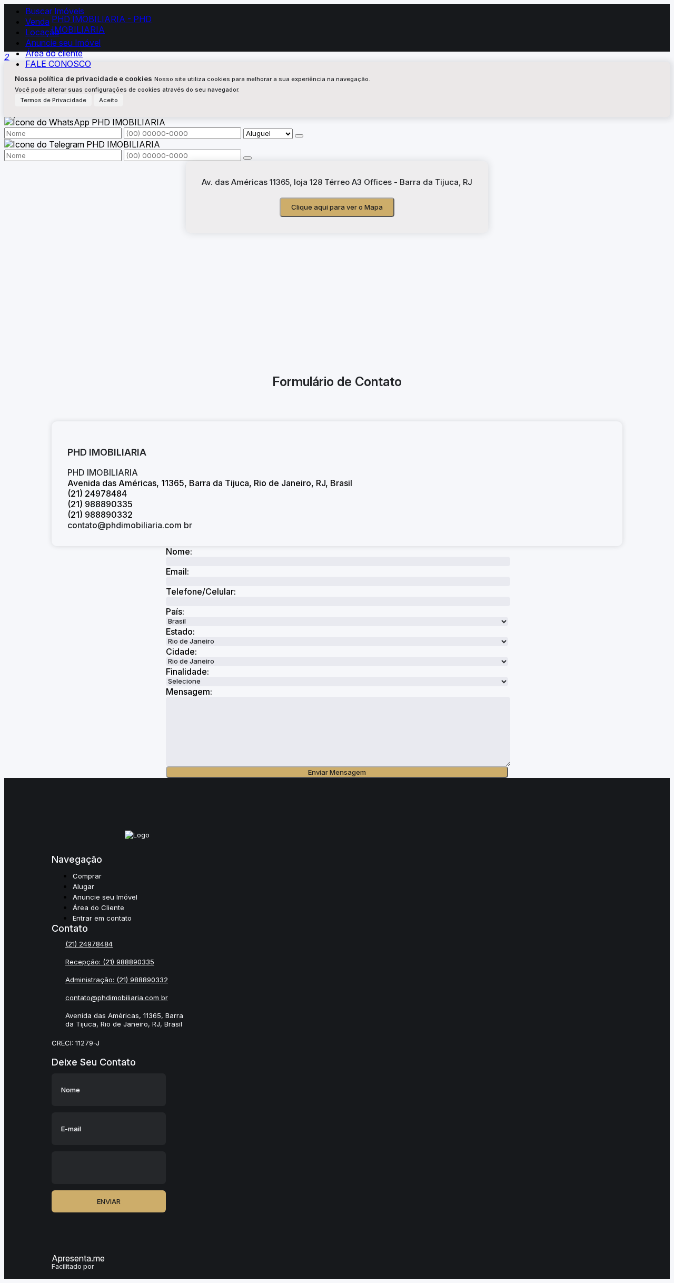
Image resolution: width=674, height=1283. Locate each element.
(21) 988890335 (128, 962)
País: (175, 611)
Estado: (180, 631)
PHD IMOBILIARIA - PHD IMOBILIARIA (102, 24)
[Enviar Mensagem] (247, 158)
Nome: (179, 551)
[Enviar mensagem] (299, 135)
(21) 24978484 (89, 944)
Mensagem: (189, 691)
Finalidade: (187, 671)
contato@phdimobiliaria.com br (129, 525)
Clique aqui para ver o (337, 207)
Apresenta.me (78, 1258)
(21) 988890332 (142, 979)
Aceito (108, 100)
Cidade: (181, 651)
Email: (177, 571)
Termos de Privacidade (53, 100)
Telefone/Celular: (200, 591)
